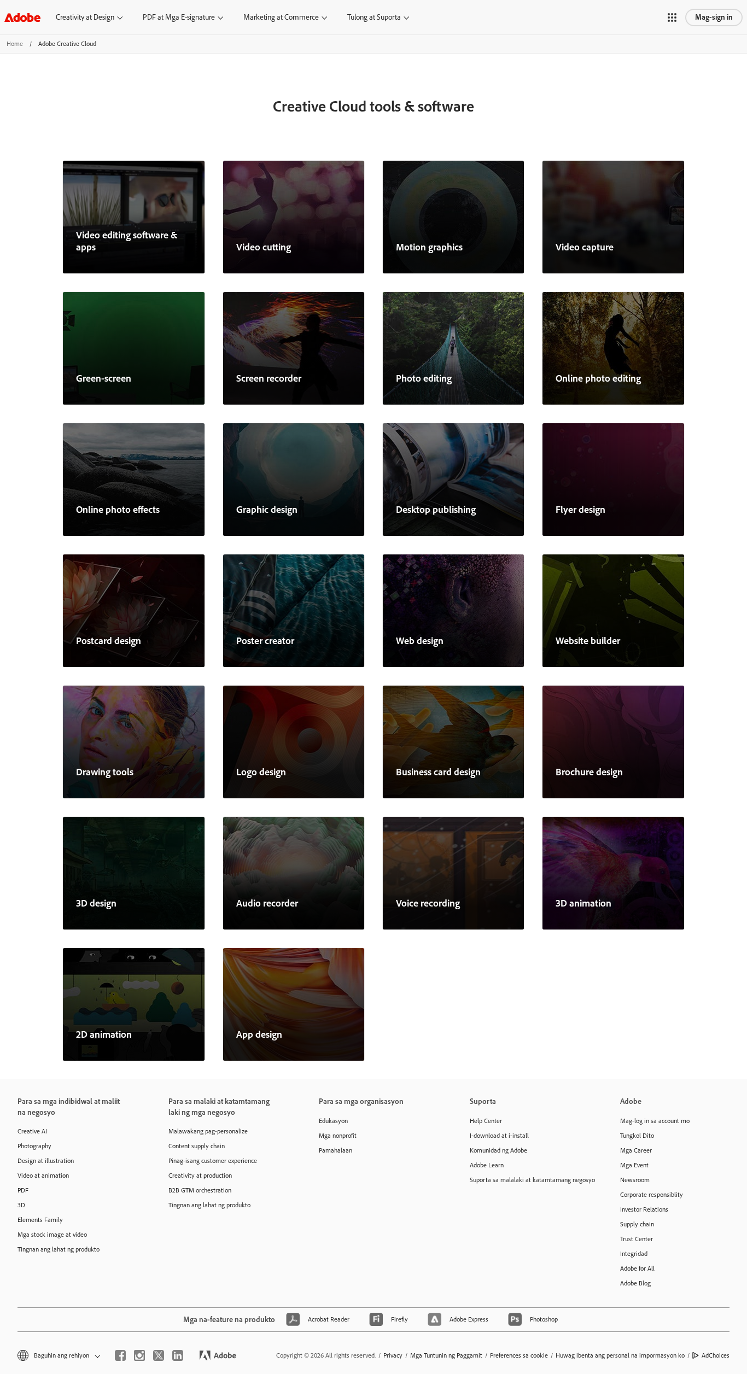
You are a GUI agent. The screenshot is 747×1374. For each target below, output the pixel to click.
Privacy (392, 1355)
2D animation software (104, 1034)
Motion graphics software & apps (429, 247)
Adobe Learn (487, 1165)
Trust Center (636, 1239)
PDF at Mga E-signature (179, 17)
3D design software (96, 903)
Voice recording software (428, 903)
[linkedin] (177, 1355)
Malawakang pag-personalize (208, 1131)
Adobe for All (637, 1268)
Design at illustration (45, 1161)
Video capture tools (585, 247)
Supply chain (637, 1224)
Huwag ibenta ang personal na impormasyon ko (620, 1355)
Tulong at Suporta (374, 17)
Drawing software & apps (104, 772)
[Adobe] (22, 17)
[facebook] (120, 1355)
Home (15, 44)
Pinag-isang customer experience (212, 1161)
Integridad (633, 1254)
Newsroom (635, 1180)
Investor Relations (644, 1209)
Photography (34, 1146)
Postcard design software (108, 641)
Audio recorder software (267, 903)
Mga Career (636, 1150)
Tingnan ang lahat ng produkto (58, 1249)
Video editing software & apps (127, 241)
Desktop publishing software (436, 510)
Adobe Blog (635, 1283)
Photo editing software (424, 378)
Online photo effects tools (118, 510)
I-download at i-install (499, 1135)
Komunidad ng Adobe (498, 1150)
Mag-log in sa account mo (655, 1121)
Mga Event (634, 1165)
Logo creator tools (261, 772)
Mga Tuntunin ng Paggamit (446, 1355)
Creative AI (32, 1131)
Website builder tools (588, 641)
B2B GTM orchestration (199, 1190)
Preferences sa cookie (519, 1355)
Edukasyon (333, 1121)
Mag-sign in (714, 17)
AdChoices (716, 1355)
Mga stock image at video (52, 1234)
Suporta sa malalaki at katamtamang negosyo (529, 1180)
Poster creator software (265, 641)
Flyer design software (580, 510)
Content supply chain (196, 1146)
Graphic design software (266, 510)
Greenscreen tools (103, 378)
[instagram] (139, 1355)
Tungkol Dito (637, 1135)
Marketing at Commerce (281, 17)
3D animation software (583, 903)
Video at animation (43, 1175)
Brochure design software (589, 772)
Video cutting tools (263, 247)
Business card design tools (438, 772)
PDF (22, 1190)
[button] (672, 17)
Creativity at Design (85, 17)
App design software (259, 1034)
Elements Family (40, 1220)
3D (21, 1205)
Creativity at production (200, 1175)
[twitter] (158, 1355)
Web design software (419, 641)
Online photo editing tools (598, 378)
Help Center (486, 1121)
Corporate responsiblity (651, 1194)
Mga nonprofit (338, 1135)
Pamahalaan (335, 1150)
